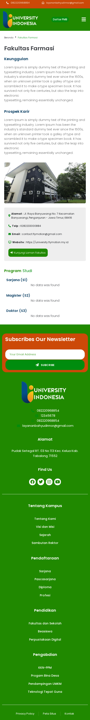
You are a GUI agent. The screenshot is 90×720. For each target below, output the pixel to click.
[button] (60, 19)
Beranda (8, 37)
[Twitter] (40, 482)
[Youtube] (57, 482)
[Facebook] (32, 482)
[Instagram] (49, 482)
